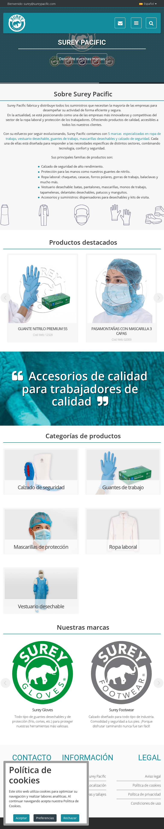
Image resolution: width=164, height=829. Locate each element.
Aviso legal (153, 776)
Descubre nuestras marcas (82, 59)
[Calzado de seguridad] (41, 472)
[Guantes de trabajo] (123, 472)
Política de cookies (147, 785)
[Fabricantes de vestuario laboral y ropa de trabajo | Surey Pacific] (17, 23)
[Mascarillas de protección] (41, 531)
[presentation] (5, 298)
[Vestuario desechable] (41, 591)
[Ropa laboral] (123, 531)
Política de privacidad (144, 794)
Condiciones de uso (146, 803)
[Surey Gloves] (42, 672)
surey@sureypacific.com (40, 4)
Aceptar (21, 818)
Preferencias (45, 818)
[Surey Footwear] (121, 672)
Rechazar (70, 818)
